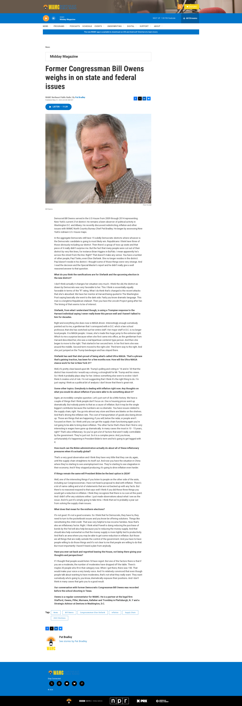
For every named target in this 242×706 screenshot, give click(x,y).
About (157, 26)
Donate (193, 6)
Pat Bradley (80, 97)
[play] (46, 18)
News (45, 26)
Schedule (87, 26)
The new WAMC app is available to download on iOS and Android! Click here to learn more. (121, 32)
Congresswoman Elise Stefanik (92, 612)
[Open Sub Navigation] (50, 26)
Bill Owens (69, 612)
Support (144, 26)
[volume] (53, 18)
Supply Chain (130, 612)
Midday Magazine (64, 56)
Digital (130, 26)
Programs (59, 26)
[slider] (57, 18)
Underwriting (114, 26)
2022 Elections (60, 618)
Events (98, 26)
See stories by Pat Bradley (73, 641)
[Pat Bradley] (51, 643)
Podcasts (75, 26)
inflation (115, 612)
